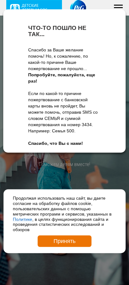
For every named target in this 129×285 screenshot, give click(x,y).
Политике (22, 218)
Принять (64, 241)
